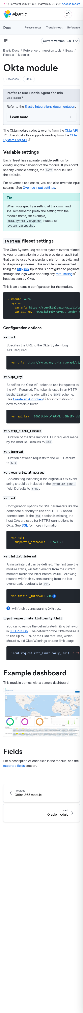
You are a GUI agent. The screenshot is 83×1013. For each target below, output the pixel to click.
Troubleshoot (54, 27)
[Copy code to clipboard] (74, 299)
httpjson (23, 269)
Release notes (33, 27)
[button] (12, 79)
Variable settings (21, 151)
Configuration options (22, 327)
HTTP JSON (19, 631)
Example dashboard (34, 672)
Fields (12, 751)
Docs (7, 27)
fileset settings (29, 240)
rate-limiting (64, 274)
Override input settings (39, 188)
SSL (25, 525)
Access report (71, 3)
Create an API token (28, 399)
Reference (73, 27)
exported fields (14, 766)
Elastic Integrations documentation (50, 107)
